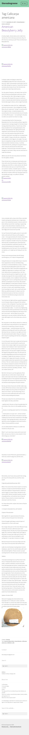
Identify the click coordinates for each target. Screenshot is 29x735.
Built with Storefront (15, 726)
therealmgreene (9, 3)
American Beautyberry (9, 641)
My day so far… (5, 726)
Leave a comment (6, 24)
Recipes (8, 639)
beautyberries (18, 641)
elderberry (9, 642)
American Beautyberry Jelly (12, 28)
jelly (13, 642)
